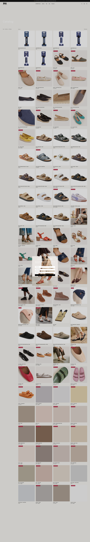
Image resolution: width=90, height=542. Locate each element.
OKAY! (45, 275)
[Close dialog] (57, 257)
